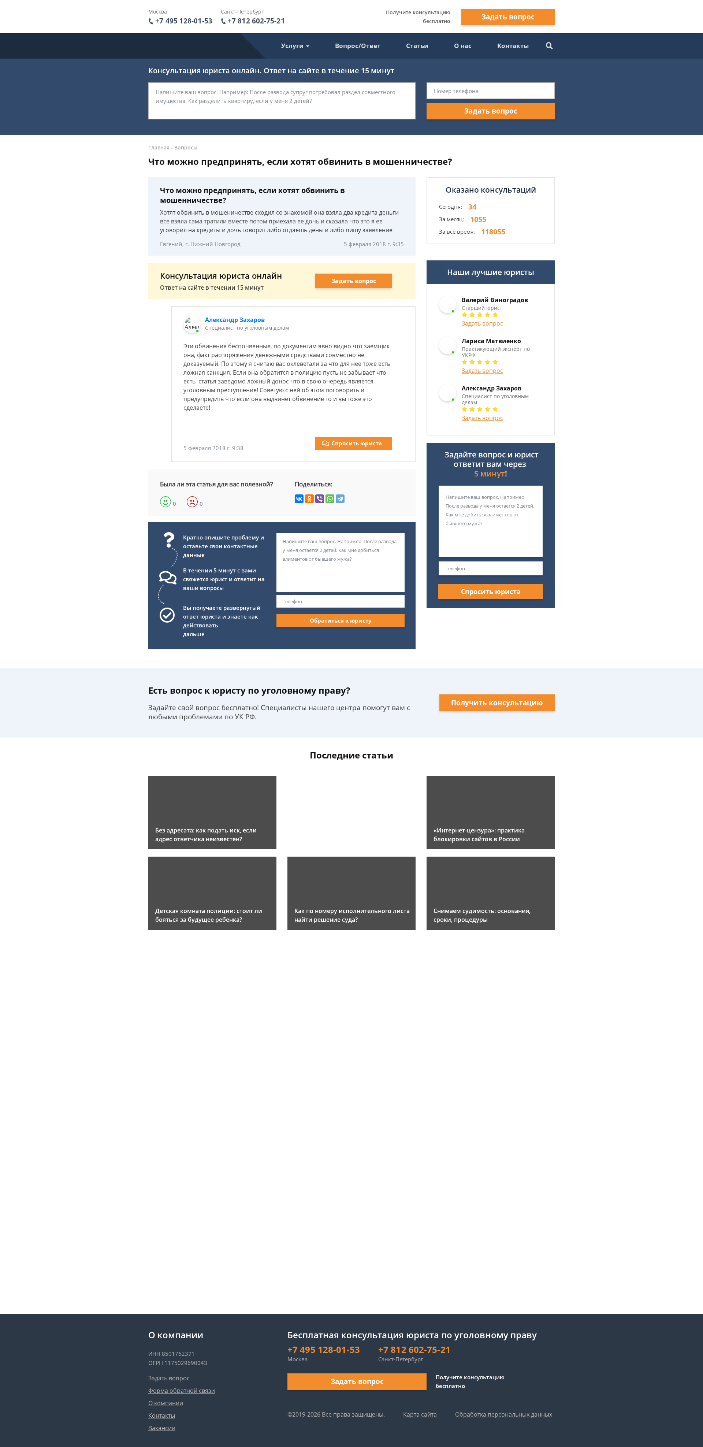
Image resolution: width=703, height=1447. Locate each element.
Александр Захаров (235, 320)
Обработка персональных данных (503, 1414)
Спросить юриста (356, 443)
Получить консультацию (497, 703)
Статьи (417, 45)
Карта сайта (420, 1414)
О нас (463, 45)
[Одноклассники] (309, 498)
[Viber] (319, 498)
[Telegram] (340, 498)
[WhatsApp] (330, 498)
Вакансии (161, 1428)
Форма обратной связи (181, 1391)
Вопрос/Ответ (357, 45)
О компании (165, 1403)
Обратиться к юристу (341, 620)
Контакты (513, 45)
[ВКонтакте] (299, 498)
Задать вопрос (508, 17)
